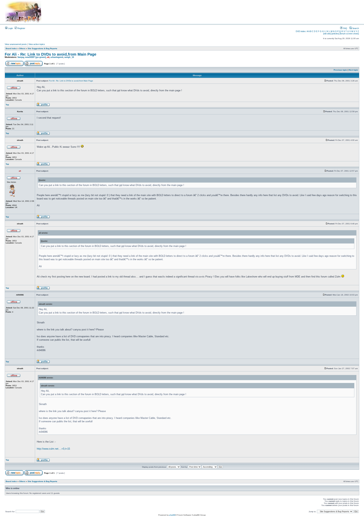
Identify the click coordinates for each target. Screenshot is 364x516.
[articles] (335, 33)
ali (48, 57)
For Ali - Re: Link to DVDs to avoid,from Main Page (50, 54)
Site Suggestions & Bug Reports (42, 48)
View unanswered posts (16, 44)
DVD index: (301, 31)
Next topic (353, 70)
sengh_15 (69, 57)
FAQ (344, 28)
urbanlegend (56, 57)
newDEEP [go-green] (35, 57)
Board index (11, 48)
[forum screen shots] (349, 33)
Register (21, 28)
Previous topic (340, 70)
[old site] (327, 33)
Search (355, 28)
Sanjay (20, 57)
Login (10, 28)
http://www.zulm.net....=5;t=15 (53, 448)
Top (7, 105)
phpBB (172, 515)
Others (22, 48)
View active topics (36, 44)
